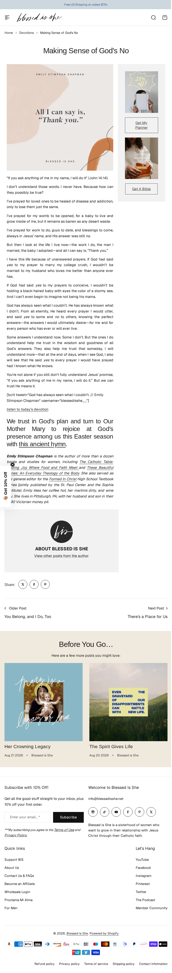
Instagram (140, 876)
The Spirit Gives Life (111, 746)
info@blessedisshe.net (104, 798)
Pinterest (139, 884)
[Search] (153, 17)
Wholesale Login (17, 892)
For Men (10, 908)
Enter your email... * (25, 817)
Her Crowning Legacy (27, 746)
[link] (22, 584)
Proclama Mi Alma (18, 900)
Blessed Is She (75, 933)
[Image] (141, 92)
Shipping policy (120, 964)
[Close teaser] (12, 464)
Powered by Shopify (102, 933)
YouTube (138, 859)
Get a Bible (141, 189)
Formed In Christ (62, 479)
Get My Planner (141, 125)
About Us (11, 867)
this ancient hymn (42, 444)
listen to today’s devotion (27, 409)
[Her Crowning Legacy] (43, 702)
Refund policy (41, 964)
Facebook (140, 867)
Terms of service (93, 964)
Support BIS (14, 859)
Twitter (137, 892)
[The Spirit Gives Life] (128, 702)
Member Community (148, 908)
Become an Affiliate (19, 884)
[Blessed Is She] (39, 17)
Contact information (150, 964)
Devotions (26, 33)
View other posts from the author (61, 555)
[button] (5, 486)
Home (8, 33)
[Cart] (165, 17)
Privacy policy (66, 964)
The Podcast (142, 900)
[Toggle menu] (7, 17)
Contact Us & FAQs (19, 876)
